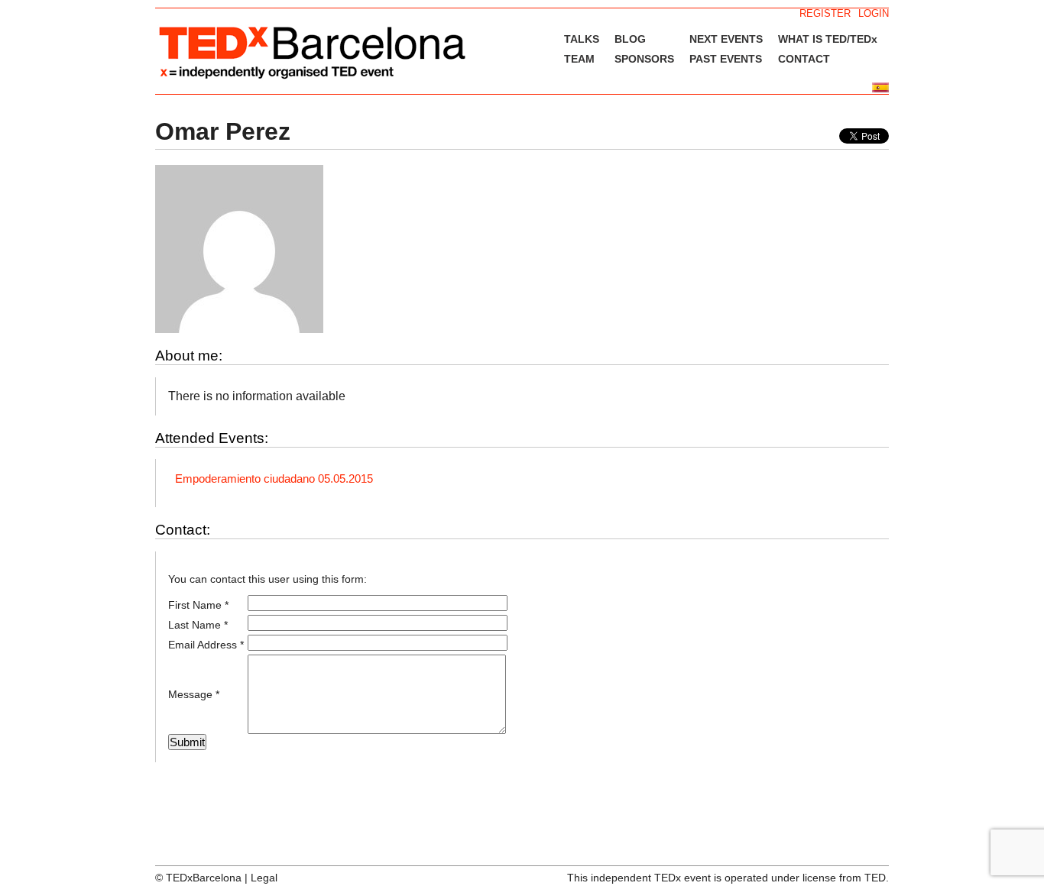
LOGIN (873, 13)
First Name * (198, 605)
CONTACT (804, 59)
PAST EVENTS (725, 59)
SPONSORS (644, 59)
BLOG (630, 39)
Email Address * (206, 645)
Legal (264, 877)
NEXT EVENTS (726, 39)
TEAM (579, 59)
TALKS (581, 39)
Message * (193, 694)
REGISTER (825, 13)
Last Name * (198, 625)
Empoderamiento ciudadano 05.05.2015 (274, 478)
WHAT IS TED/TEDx (827, 39)
